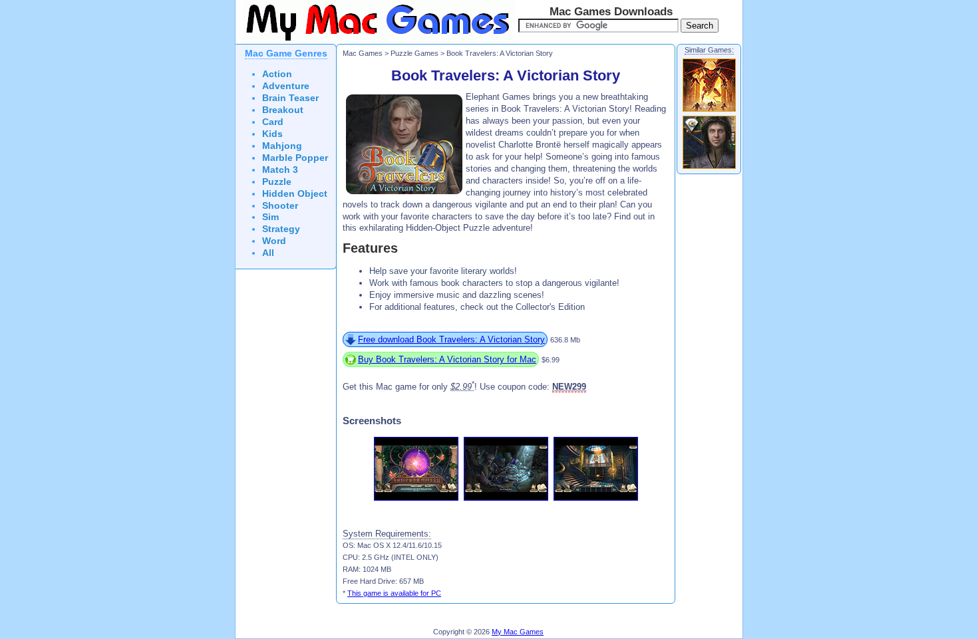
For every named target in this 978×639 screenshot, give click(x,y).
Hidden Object (294, 194)
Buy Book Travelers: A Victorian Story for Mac (447, 359)
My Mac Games (518, 632)
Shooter (280, 206)
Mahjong (282, 146)
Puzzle (276, 182)
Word (274, 241)
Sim (270, 217)
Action (277, 74)
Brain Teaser (290, 98)
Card (272, 122)
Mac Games (363, 53)
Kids (272, 134)
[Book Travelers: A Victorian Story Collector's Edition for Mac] (709, 168)
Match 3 (280, 170)
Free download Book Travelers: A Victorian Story (451, 339)
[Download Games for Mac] (375, 41)
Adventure (285, 86)
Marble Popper (295, 158)
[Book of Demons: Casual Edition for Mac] (709, 111)
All (268, 253)
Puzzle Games (414, 53)
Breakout (282, 110)
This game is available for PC (394, 593)
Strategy (281, 229)
